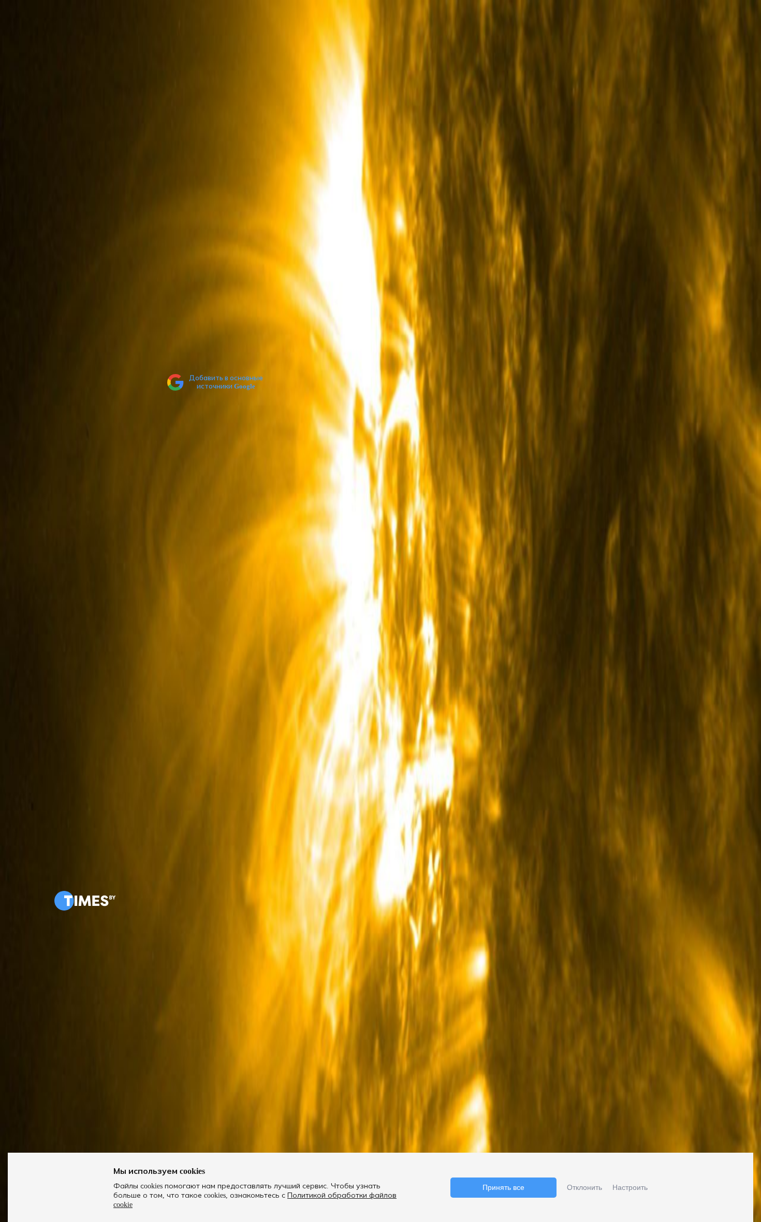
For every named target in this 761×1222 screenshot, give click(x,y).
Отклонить (584, 1187)
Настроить (630, 1187)
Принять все (503, 1187)
